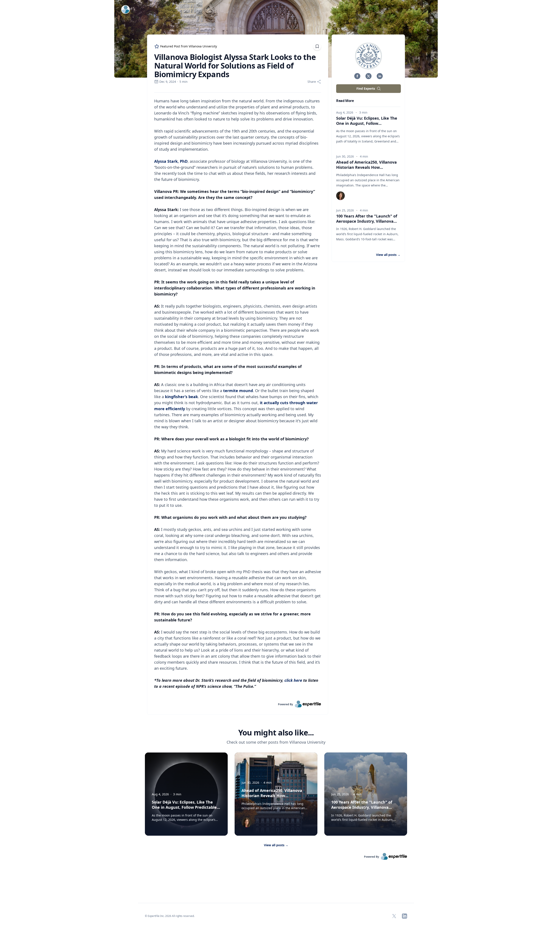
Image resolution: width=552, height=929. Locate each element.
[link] (237, 704)
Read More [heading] (345, 100)
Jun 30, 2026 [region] (345, 156)
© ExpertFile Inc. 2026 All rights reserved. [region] (169, 916)
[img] (368, 56)
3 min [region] (363, 112)
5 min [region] (183, 82)
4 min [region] (364, 156)
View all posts (276, 845)
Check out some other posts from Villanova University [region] (276, 742)
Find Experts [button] (365, 88)
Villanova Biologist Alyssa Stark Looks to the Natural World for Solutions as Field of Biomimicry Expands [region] (235, 66)
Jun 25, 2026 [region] (345, 210)
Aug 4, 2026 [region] (344, 112)
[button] (357, 76)
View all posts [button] (388, 255)
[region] (237, 396)
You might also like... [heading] (276, 732)
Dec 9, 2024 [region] (167, 82)
